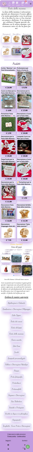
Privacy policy (11, 436)
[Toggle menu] (30, 3)
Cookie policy (21, 436)
